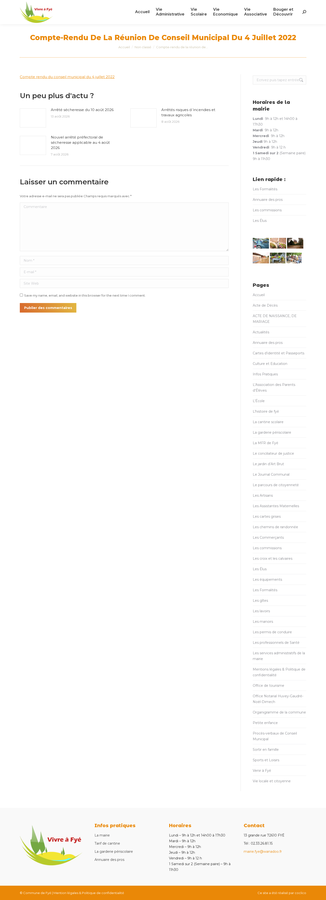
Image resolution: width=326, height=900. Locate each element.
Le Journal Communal (271, 474)
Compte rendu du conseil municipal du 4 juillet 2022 (67, 77)
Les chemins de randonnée (275, 527)
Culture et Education (270, 364)
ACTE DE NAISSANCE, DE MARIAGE (275, 319)
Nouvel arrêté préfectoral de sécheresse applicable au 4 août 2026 (80, 142)
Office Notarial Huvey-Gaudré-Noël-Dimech (278, 699)
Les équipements (267, 579)
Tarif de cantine (107, 843)
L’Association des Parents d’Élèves (274, 388)
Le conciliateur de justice (273, 453)
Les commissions (267, 210)
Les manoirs (263, 621)
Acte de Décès (265, 305)
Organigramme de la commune (279, 712)
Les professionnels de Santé (276, 642)
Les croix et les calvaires (272, 558)
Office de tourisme (268, 685)
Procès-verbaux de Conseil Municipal (275, 736)
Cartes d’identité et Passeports (278, 353)
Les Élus (260, 220)
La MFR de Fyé (265, 443)
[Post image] (33, 118)
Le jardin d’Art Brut (268, 464)
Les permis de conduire (272, 632)
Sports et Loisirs (266, 760)
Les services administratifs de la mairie (279, 656)
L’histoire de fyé (266, 411)
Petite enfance (265, 723)
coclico (300, 893)
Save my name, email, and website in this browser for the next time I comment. (85, 295)
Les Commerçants (268, 537)
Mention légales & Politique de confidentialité (88, 893)
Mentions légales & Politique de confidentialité (279, 672)
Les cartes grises (267, 516)
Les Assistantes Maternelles (276, 506)
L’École (259, 401)
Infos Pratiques (265, 374)
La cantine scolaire (268, 422)
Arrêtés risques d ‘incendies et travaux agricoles (188, 112)
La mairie (102, 835)
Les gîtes (260, 600)
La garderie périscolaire (272, 432)
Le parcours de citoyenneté (276, 485)
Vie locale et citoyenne (272, 781)
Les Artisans (263, 495)
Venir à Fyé (262, 770)
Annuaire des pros (268, 199)
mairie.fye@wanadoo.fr (263, 851)
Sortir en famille (266, 749)
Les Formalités (265, 189)
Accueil (259, 295)
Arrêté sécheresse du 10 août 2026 (82, 109)
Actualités (261, 332)
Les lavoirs (261, 611)
